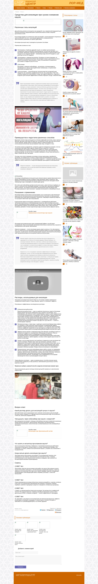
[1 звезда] (15, 510)
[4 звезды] (19, 510)
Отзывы (50, 7)
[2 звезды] (16, 510)
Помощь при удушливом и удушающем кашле (32, 531)
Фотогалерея (31, 7)
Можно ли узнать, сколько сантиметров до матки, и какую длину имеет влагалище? (73, 73)
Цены (44, 7)
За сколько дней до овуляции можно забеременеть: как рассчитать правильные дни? (72, 113)
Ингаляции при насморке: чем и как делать (43, 532)
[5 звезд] (20, 510)
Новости (38, 7)
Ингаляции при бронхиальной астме (40, 431)
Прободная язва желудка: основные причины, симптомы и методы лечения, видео (72, 241)
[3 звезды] (17, 510)
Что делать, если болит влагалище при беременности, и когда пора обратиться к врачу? (72, 134)
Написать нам (58, 7)
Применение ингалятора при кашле (40, 213)
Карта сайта (78, 575)
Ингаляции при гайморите (18, 531)
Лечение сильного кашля (19, 544)
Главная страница (21, 7)
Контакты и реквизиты (70, 7)
